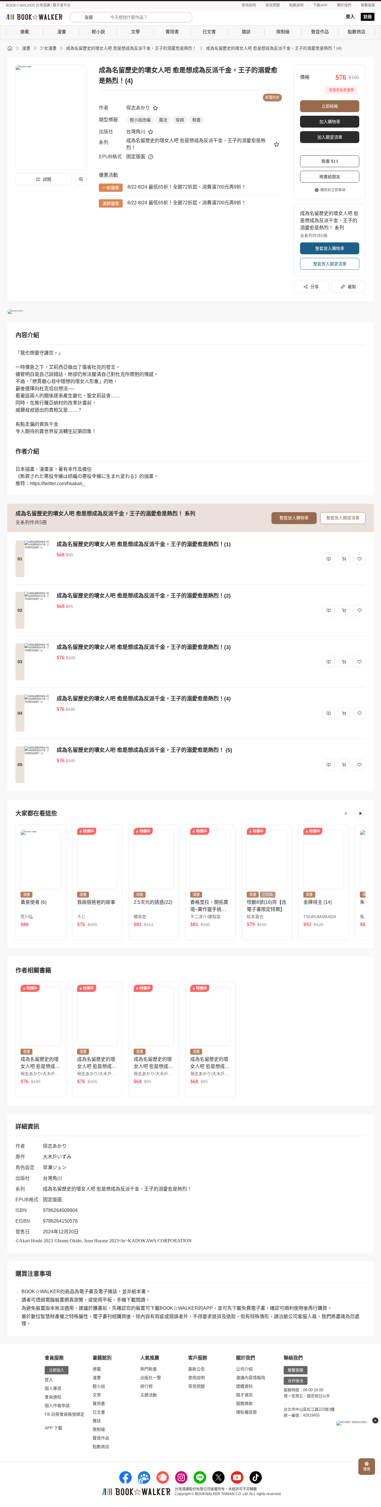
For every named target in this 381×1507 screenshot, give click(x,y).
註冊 (367, 16)
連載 (97, 1369)
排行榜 (146, 1386)
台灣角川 (135, 131)
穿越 (180, 119)
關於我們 (344, 5)
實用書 (99, 1403)
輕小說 (99, 1386)
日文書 (99, 1412)
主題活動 (148, 1394)
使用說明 (249, 5)
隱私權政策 (246, 1412)
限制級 (99, 1429)
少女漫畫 (48, 48)
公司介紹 (244, 1369)
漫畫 (26, 48)
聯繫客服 (368, 5)
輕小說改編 (140, 119)
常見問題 (273, 5)
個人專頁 (53, 1388)
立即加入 (56, 1370)
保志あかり (138, 107)
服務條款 (244, 1403)
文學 (97, 1394)
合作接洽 (295, 1381)
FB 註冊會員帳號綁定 (65, 1414)
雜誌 (97, 1420)
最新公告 (196, 1369)
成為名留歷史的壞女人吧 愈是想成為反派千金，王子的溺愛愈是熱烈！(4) (274, 48)
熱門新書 (148, 1369)
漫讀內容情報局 (250, 1377)
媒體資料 (244, 1386)
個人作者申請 (57, 1405)
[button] (346, 813)
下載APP (320, 5)
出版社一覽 (150, 1377)
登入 (350, 16)
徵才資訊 (244, 1394)
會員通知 (53, 1397)
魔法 (163, 119)
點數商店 (101, 1446)
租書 (196, 119)
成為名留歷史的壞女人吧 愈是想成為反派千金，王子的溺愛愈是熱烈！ (131, 48)
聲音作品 (101, 1438)
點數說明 (296, 5)
